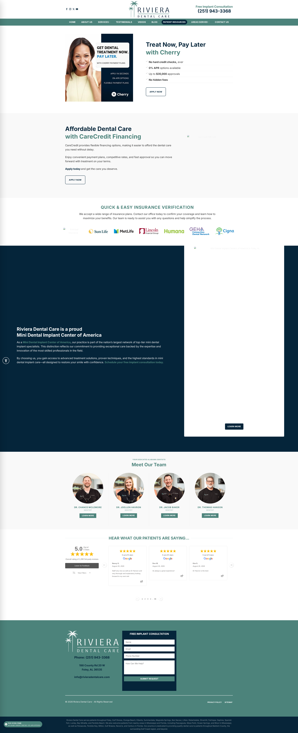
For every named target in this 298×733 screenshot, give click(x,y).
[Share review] (141, 582)
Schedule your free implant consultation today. (134, 362)
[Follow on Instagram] (70, 9)
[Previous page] (137, 599)
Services (103, 22)
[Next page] (161, 599)
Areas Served (199, 22)
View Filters (82, 573)
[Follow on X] (74, 9)
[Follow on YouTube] (77, 9)
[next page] (231, 565)
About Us (86, 22)
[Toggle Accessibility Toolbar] (6, 360)
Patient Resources (174, 22)
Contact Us (222, 22)
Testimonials (124, 22)
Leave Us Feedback (82, 566)
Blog (154, 22)
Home (72, 22)
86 (155, 599)
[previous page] (104, 565)
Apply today (72, 168)
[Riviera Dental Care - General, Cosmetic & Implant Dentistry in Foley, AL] (149, 9)
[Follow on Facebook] (67, 9)
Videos (142, 22)
